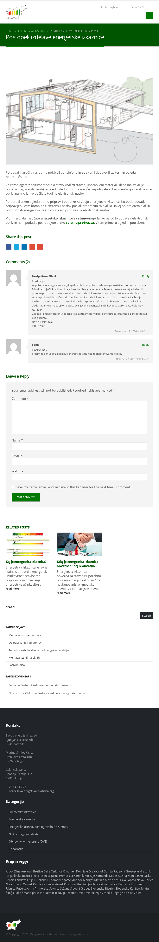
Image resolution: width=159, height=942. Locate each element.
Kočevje (90, 876)
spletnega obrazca (80, 222)
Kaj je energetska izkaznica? (26, 561)
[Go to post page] (28, 544)
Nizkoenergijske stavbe (24, 834)
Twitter (16, 246)
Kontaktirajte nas (110, 7)
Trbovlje (60, 893)
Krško (139, 876)
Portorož (57, 884)
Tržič (80, 893)
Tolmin (49, 893)
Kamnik (79, 876)
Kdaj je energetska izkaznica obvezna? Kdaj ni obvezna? (77, 563)
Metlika (99, 880)
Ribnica (11, 888)
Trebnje (71, 893)
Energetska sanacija (22, 819)
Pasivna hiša (17, 665)
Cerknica (56, 871)
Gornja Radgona (114, 871)
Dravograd (96, 871)
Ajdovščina (13, 871)
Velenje (96, 893)
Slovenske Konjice (128, 888)
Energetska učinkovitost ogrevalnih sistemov (38, 827)
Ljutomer (53, 880)
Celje (47, 871)
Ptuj (79, 884)
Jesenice (45, 876)
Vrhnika (107, 893)
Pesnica (38, 884)
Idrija (9, 876)
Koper (113, 876)
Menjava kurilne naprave (25, 635)
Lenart (10, 880)
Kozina (122, 876)
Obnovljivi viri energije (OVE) (28, 841)
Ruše (19, 888)
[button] (151, 7)
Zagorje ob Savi (123, 893)
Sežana (64, 888)
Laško (147, 876)
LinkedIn (24, 246)
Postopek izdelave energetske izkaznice (46, 685)
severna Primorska (35, 888)
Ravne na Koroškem (131, 884)
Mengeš (88, 880)
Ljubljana (40, 880)
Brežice (38, 871)
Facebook (8, 246)
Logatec (65, 880)
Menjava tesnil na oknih (24, 657)
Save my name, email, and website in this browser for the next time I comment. (73, 487)
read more (13, 588)
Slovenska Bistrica (103, 888)
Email (40, 246)
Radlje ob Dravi (92, 884)
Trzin (87, 893)
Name (17, 440)
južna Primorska (62, 876)
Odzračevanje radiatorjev (25, 642)
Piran (47, 884)
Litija (30, 880)
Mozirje (110, 880)
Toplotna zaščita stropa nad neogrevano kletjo (39, 650)
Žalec (137, 893)
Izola (36, 876)
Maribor (76, 880)
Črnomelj (69, 871)
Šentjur (145, 888)
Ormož (27, 884)
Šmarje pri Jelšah (33, 893)
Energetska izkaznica (22, 812)
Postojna (70, 884)
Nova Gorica (145, 880)
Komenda (102, 876)
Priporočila (16, 849)
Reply (145, 276)
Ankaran (26, 871)
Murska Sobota (126, 880)
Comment (20, 398)
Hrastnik (145, 871)
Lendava (20, 880)
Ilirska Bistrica (22, 876)
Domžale (82, 871)
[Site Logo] (16, 12)
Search (11, 607)
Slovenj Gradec (80, 888)
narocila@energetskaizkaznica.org (31, 791)
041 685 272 (137, 7)
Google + (32, 246)
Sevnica (54, 888)
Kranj (131, 876)
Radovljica (110, 884)
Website (17, 471)
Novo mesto (14, 884)
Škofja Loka (13, 893)
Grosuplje (132, 871)
